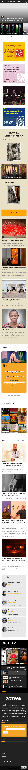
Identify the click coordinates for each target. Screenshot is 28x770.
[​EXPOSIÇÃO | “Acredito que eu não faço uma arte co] (5, 428)
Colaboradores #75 (14, 177)
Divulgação (3, 30)
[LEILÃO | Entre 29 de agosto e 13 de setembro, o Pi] (22, 420)
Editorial (3, 327)
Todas (18, 440)
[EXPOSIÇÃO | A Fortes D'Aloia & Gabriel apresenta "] (14, 428)
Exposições (4, 265)
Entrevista (4, 461)
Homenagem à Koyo (8, 329)
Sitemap (3, 756)
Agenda (4, 347)
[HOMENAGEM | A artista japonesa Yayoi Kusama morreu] (14, 420)
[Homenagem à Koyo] (14, 318)
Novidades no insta (11, 404)
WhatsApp (3, 750)
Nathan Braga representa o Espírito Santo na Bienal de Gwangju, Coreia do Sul (13, 465)
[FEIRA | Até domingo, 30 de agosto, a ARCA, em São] (5, 420)
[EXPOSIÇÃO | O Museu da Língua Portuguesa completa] (5, 412)
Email (4, 729)
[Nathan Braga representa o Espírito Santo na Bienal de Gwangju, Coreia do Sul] (14, 452)
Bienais (3, 297)
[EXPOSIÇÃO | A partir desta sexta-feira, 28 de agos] (22, 428)
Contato (3, 753)
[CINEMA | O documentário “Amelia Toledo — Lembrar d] (22, 412)
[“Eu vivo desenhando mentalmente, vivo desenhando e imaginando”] (14, 483)
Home (3, 556)
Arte (25, 31)
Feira (2, 16)
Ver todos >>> (5, 636)
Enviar (5, 732)
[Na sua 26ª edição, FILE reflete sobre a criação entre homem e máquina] (11, 29)
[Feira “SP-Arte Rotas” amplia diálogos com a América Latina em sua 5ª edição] (14, 13)
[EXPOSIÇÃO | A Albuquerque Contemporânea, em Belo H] (14, 412)
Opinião (6, 577)
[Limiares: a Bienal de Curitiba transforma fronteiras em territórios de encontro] (14, 228)
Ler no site (5, 139)
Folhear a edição (7, 182)
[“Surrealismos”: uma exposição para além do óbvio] (14, 257)
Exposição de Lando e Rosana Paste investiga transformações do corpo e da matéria (13, 522)
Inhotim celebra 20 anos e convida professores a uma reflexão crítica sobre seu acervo (14, 560)
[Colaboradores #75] (14, 171)
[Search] (26, 2)
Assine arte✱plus (5, 743)
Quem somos (4, 747)
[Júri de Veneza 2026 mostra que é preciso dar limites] (14, 288)
